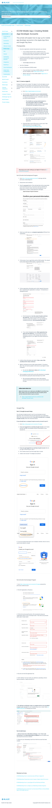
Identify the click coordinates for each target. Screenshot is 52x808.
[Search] (49, 16)
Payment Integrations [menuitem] (4, 88)
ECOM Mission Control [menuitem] (7, 37)
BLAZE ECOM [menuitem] (5, 34)
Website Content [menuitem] (7, 46)
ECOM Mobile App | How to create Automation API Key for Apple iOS (30, 776)
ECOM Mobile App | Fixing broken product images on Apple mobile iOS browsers (32, 779)
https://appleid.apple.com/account (33, 91)
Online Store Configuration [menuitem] (6, 71)
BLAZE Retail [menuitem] (5, 31)
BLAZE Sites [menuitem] (5, 91)
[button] (12, 31)
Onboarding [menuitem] (6, 43)
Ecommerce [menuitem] (6, 40)
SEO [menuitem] (4, 51)
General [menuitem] (5, 54)
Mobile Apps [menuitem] (6, 48)
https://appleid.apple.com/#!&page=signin (32, 126)
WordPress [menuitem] (6, 64)
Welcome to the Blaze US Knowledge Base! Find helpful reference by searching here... (24, 13)
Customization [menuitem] (7, 74)
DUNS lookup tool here (39, 71)
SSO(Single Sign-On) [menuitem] (6, 96)
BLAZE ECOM (20, 25)
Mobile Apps (28, 25)
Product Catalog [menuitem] (5, 102)
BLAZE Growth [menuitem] (5, 79)
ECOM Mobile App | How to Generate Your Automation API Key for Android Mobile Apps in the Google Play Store (33, 789)
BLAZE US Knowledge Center (8, 25)
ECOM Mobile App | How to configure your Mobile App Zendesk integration (31, 785)
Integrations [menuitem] (6, 62)
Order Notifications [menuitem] (8, 67)
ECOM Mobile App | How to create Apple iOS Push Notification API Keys (31, 782)
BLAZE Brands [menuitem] (5, 99)
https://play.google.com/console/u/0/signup (32, 424)
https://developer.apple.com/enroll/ (30, 178)
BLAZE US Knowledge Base (18, 2)
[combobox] (25, 16)
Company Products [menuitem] (6, 94)
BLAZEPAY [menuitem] (4, 76)
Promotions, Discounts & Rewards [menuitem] (6, 58)
